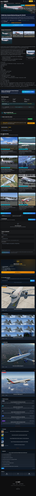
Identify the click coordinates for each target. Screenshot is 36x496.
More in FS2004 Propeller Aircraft (30, 213)
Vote (2, 468)
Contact (14, 483)
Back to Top (18, 488)
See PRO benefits (30, 123)
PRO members (30, 103)
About (17, 483)
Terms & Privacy (21, 483)
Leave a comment (32, 219)
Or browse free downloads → (18, 274)
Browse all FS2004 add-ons (6, 213)
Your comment (4, 241)
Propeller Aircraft (17, 3)
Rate (7, 20)
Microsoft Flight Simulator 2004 (9, 3)
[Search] (24, 1)
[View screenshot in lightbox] (34, 12)
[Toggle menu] (34, 1)
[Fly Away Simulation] (4, 1)
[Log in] (27, 1)
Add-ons (2, 3)
